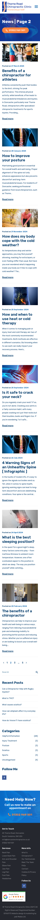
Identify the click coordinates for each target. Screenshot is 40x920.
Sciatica (5, 750)
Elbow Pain (6, 866)
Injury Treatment (9, 741)
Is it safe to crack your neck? (17, 394)
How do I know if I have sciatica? (16, 720)
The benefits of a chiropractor (17, 613)
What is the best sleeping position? (18, 539)
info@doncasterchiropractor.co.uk (16, 840)
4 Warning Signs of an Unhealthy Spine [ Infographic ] (19, 467)
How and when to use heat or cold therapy (17, 318)
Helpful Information (11, 736)
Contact (25, 869)
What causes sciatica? (12, 704)
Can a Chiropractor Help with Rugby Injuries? (18, 690)
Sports (5, 755)
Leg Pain (5, 872)
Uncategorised (8, 760)
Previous (3, 662)
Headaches (6, 878)
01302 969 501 (22, 814)
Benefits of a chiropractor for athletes (16, 75)
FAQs (24, 866)
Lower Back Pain (8, 856)
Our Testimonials (28, 859)
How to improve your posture (16, 158)
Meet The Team (28, 862)
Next (26, 662)
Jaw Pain (5, 869)
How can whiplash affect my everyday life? (19, 712)
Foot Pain (6, 875)
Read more (7, 118)
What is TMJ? (8, 698)
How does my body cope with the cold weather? (18, 240)
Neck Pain (6, 853)
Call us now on (17, 30)
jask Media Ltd (19, 917)
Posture (5, 745)
